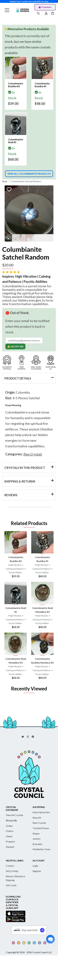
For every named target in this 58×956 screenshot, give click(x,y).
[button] (50, 939)
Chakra (9, 831)
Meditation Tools (41, 849)
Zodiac (9, 825)
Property (10, 841)
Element (10, 846)
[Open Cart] (53, 13)
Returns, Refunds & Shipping (15, 878)
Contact (10, 865)
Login (35, 865)
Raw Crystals (39, 822)
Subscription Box (41, 812)
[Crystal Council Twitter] (24, 736)
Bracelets (37, 844)
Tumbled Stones (41, 828)
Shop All (37, 817)
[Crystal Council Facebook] (34, 736)
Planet (9, 836)
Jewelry (36, 838)
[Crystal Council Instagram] (29, 736)
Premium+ (47, 7)
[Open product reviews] (11, 272)
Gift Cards (11, 885)
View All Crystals (14, 815)
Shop (4, 181)
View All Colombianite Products (29, 173)
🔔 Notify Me (15, 346)
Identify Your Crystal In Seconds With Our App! (29, 1)
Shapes (36, 833)
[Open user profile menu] (46, 13)
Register (37, 871)
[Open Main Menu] (7, 10)
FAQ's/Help (12, 871)
